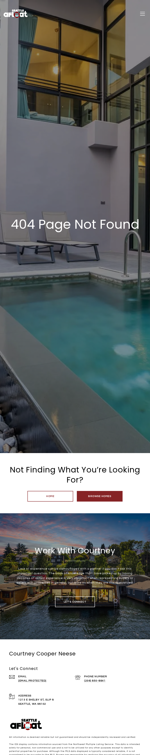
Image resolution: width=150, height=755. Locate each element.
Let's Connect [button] (75, 602)
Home (50, 496)
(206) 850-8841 (95, 680)
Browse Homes (99, 496)
